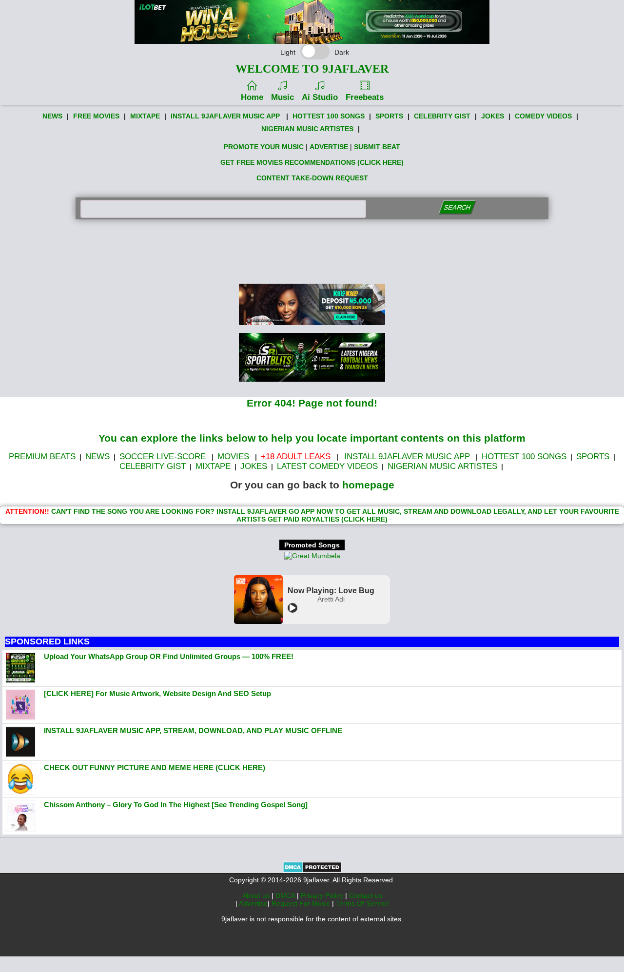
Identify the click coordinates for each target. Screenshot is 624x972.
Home (252, 97)
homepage (368, 484)
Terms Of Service (362, 903)
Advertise (253, 903)
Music (282, 97)
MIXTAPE (145, 116)
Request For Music (302, 903)
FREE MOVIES (96, 116)
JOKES (492, 116)
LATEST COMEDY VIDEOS (327, 466)
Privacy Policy (323, 895)
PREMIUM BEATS (42, 456)
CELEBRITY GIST (442, 116)
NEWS (52, 116)
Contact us (365, 895)
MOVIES (233, 456)
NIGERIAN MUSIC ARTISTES (307, 129)
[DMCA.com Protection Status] (312, 871)
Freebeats (365, 97)
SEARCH (457, 207)
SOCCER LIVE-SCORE (162, 456)
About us (257, 895)
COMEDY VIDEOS (543, 116)
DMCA (286, 895)
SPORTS (389, 116)
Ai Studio (320, 97)
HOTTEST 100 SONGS (328, 116)
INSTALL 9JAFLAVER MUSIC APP (225, 116)
